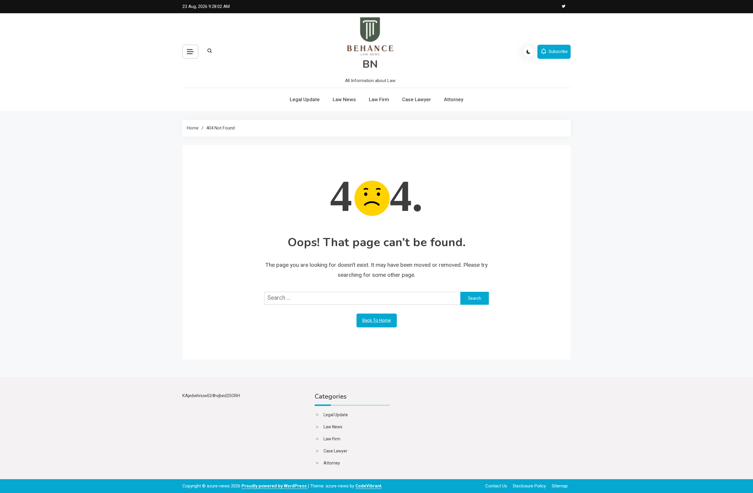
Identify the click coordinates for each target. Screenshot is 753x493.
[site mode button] (528, 51)
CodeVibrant (368, 486)
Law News (344, 99)
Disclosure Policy (529, 486)
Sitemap (560, 486)
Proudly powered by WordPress (274, 486)
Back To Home (376, 320)
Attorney (453, 99)
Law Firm (379, 99)
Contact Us (496, 486)
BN (370, 64)
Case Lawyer (416, 99)
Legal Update (305, 99)
